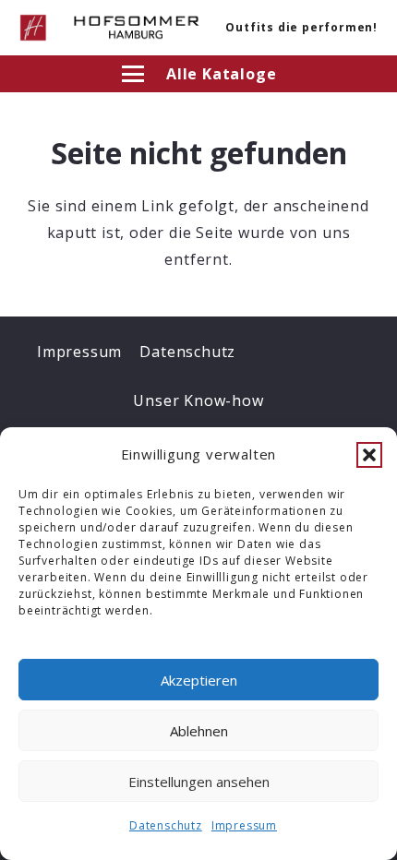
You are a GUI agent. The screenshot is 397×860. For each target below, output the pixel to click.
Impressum (244, 825)
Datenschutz (165, 825)
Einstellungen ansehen (199, 781)
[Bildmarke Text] (136, 28)
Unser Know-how (198, 400)
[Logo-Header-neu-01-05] (33, 28)
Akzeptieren (199, 680)
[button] (369, 455)
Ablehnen (199, 731)
